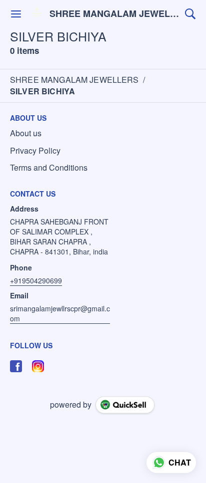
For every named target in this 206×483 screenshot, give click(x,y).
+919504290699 (36, 280)
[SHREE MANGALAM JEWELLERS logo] (37, 13)
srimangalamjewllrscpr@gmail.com (60, 313)
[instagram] (38, 366)
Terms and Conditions (49, 167)
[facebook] (16, 366)
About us (26, 133)
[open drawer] (16, 13)
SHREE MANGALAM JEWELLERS (115, 14)
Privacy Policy (35, 150)
